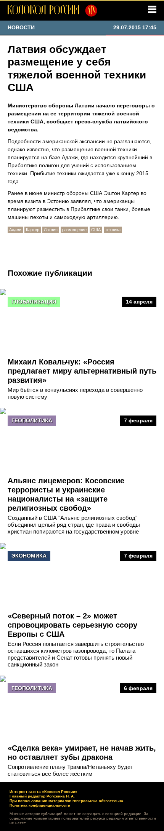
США (96, 229)
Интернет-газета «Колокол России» (43, 791)
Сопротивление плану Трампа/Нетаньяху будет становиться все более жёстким (70, 770)
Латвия (51, 229)
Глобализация (33, 302)
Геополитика (31, 420)
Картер (32, 229)
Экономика (29, 556)
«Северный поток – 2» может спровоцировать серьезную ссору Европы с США (72, 625)
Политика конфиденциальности (40, 805)
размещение (74, 229)
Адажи (15, 229)
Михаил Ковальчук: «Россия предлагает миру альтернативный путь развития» (82, 371)
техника (113, 229)
